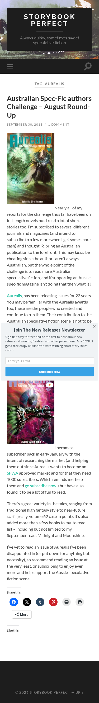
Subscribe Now (49, 371)
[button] (49, 330)
